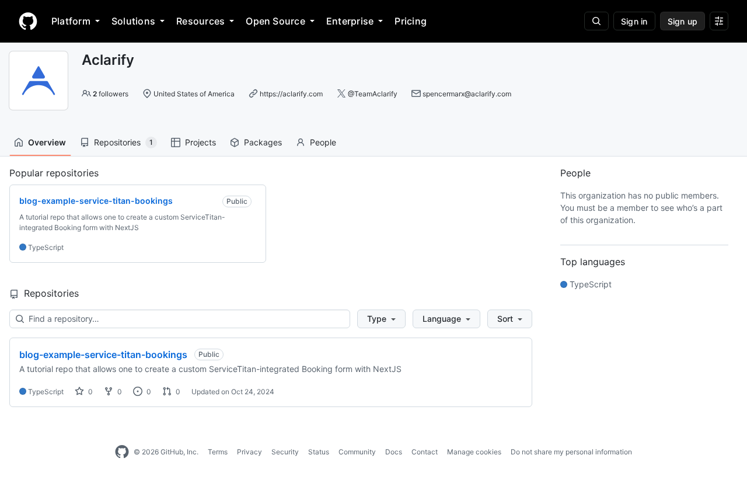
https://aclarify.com (291, 93)
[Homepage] (28, 21)
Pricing (411, 21)
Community (357, 451)
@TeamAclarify (372, 93)
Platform (70, 21)
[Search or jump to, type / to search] (596, 21)
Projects (200, 142)
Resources (200, 21)
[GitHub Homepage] (122, 452)
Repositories (123, 142)
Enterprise (350, 21)
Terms (218, 451)
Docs (393, 451)
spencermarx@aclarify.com (467, 93)
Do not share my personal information (571, 451)
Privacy (249, 451)
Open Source (275, 21)
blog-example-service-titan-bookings (103, 354)
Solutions (133, 21)
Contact (424, 451)
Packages (263, 142)
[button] (381, 319)
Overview (47, 142)
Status (318, 451)
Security (285, 451)
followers (110, 93)
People (323, 142)
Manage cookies (474, 451)
